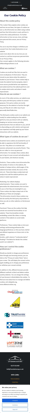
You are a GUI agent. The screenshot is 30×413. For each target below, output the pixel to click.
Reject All (15, 409)
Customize (15, 405)
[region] (15, 399)
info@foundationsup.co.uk (15, 5)
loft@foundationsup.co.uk (15, 369)
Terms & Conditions (15, 378)
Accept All (15, 400)
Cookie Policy (15, 382)
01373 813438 (15, 2)
